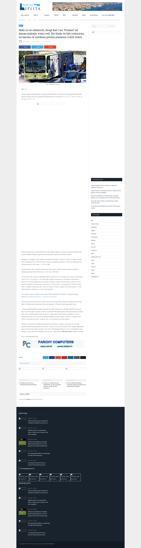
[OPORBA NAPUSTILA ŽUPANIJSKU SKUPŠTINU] (29, 374)
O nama (46, 15)
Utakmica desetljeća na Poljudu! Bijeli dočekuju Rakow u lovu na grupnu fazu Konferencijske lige (105, 197)
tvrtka (92, 270)
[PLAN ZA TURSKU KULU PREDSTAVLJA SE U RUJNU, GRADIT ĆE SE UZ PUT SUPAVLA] (52, 374)
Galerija (75, 15)
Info (64, 15)
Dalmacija (94, 227)
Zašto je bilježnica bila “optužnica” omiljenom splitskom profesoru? (38, 422)
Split (21, 25)
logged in (29, 399)
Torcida (93, 267)
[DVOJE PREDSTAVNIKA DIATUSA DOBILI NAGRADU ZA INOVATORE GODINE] (76, 374)
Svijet (92, 263)
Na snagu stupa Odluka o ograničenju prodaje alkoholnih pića (39, 454)
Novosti (93, 247)
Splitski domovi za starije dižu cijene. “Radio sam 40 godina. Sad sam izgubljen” (106, 191)
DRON (84, 15)
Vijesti (35, 15)
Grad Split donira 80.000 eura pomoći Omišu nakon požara (36, 464)
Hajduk (93, 230)
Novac (93, 244)
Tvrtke (56, 15)
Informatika (94, 237)
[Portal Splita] (32, 6)
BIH (92, 220)
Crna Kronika (95, 224)
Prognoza (94, 250)
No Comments (47, 41)
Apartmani (94, 15)
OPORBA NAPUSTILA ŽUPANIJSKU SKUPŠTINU (28, 384)
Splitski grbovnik (108, 15)
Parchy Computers (49, 544)
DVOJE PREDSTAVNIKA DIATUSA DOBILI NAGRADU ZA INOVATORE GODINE (76, 384)
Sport (92, 260)
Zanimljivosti (94, 276)
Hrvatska (93, 234)
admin (27, 41)
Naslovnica (25, 15)
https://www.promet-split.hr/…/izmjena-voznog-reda (40, 297)
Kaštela (93, 240)
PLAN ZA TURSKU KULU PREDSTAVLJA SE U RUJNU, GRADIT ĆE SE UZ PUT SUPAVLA (52, 385)
